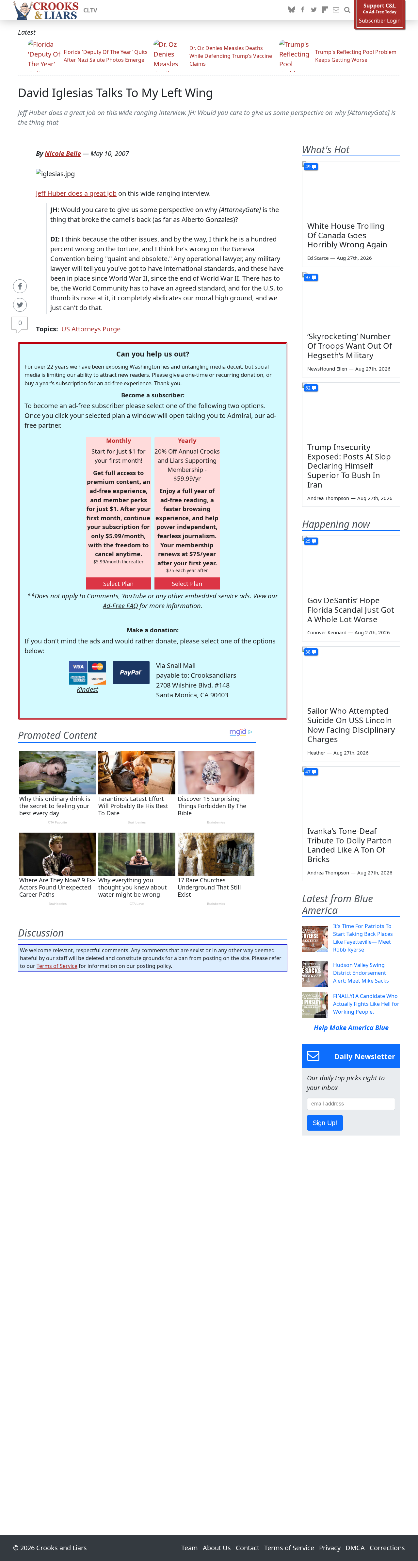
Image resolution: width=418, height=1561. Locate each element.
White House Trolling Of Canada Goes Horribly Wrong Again (347, 235)
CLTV (90, 10)
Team (189, 1547)
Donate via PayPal (131, 673)
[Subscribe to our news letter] (336, 10)
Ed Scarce (318, 258)
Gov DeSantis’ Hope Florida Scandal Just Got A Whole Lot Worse (350, 609)
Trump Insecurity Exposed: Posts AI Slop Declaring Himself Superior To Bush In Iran (349, 465)
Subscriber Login (380, 21)
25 (308, 541)
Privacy (330, 1547)
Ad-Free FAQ (120, 605)
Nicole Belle (63, 153)
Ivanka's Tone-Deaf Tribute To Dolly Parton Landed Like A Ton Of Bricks (349, 844)
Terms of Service (57, 966)
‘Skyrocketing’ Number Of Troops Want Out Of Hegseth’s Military (349, 345)
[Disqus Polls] (153, 1061)
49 (308, 166)
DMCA (355, 1547)
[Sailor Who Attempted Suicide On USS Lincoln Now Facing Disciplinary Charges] (351, 674)
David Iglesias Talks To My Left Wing (115, 93)
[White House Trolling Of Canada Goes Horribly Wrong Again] (351, 188)
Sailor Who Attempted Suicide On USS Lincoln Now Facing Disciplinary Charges (351, 724)
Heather (316, 752)
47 (308, 772)
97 (308, 277)
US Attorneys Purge (91, 328)
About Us (217, 1547)
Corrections (387, 1547)
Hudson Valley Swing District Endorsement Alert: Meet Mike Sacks (361, 972)
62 (308, 388)
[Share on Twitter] (19, 305)
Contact (247, 1547)
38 (308, 652)
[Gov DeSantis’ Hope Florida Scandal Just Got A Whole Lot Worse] (351, 563)
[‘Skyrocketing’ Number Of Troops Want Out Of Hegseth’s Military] (351, 299)
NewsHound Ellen (327, 368)
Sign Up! (325, 1122)
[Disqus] (152, 1235)
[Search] (347, 10)
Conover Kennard (326, 632)
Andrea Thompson (328, 498)
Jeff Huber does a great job (76, 193)
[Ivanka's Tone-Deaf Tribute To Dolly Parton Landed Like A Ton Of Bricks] (351, 794)
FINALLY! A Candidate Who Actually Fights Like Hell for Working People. (366, 1003)
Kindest (87, 689)
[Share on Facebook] (19, 286)
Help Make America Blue (351, 1027)
